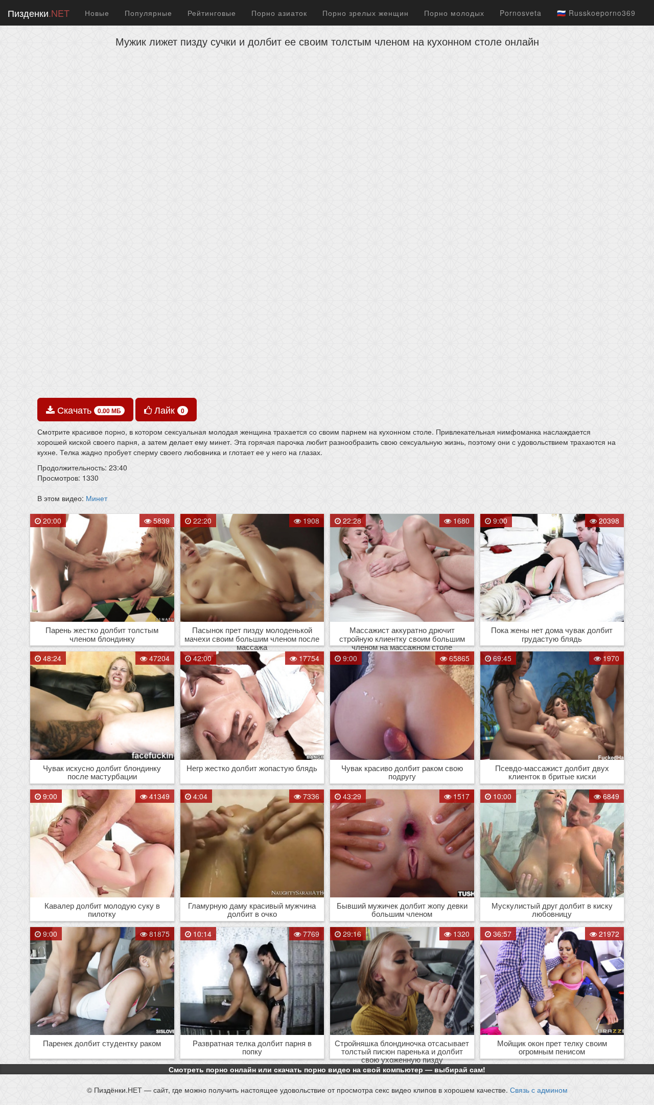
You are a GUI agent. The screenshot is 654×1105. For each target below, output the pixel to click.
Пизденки (38, 12)
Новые (97, 13)
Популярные (148, 13)
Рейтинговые (212, 13)
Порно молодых (454, 13)
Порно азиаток (279, 13)
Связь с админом (539, 1090)
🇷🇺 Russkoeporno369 (596, 13)
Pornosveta (521, 13)
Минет (96, 498)
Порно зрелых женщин (365, 13)
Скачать (88, 409)
